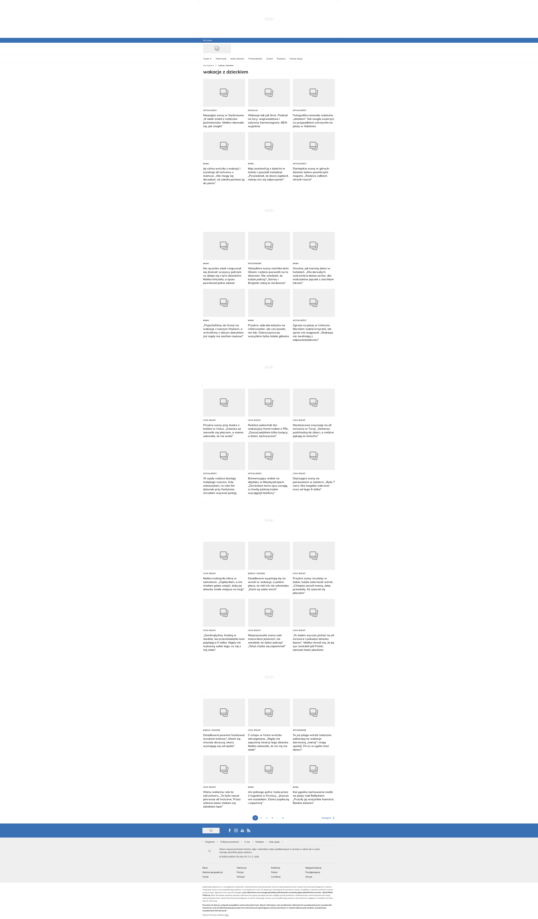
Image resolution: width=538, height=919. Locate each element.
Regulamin (210, 841)
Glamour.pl (241, 867)
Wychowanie (254, 263)
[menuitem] (207, 58)
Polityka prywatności (229, 841)
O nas (247, 841)
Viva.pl (205, 876)
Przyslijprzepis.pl (312, 872)
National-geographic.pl (212, 872)
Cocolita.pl (275, 876)
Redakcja (259, 841)
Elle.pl (204, 867)
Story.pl (308, 876)
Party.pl (240, 872)
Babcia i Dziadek (256, 573)
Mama (206, 163)
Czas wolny (209, 420)
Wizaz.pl (240, 876)
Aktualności (210, 110)
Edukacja (253, 110)
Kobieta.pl (275, 867)
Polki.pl (274, 872)
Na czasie (207, 40)
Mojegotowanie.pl (313, 867)
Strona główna (208, 65)
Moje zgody (274, 841)
